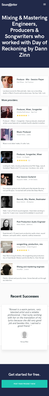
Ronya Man (24, 342)
